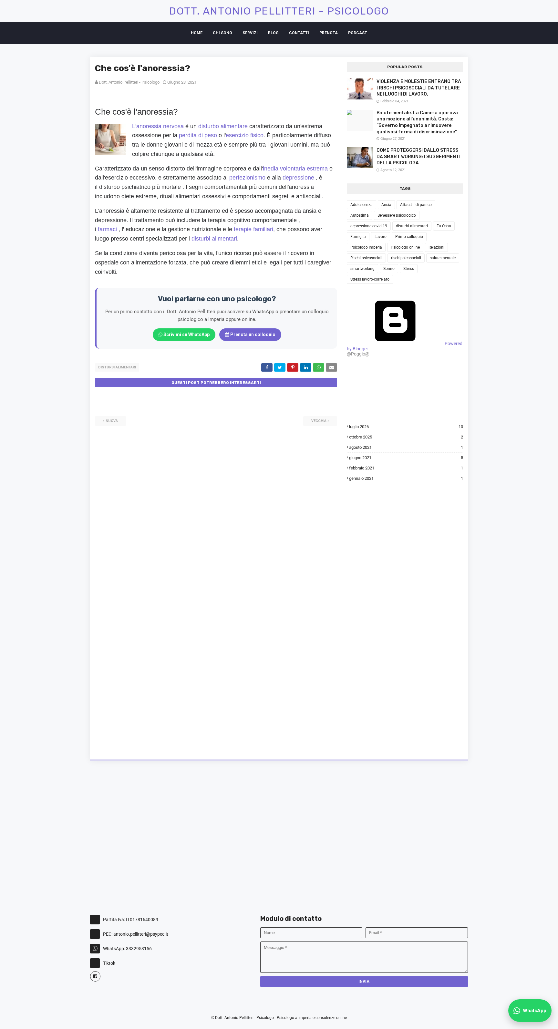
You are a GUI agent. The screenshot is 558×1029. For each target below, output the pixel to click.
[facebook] (95, 976)
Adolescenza (361, 204)
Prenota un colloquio (252, 334)
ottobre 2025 (406, 437)
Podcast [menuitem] (357, 33)
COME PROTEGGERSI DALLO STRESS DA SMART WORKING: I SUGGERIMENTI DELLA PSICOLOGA (418, 157)
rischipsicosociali (406, 258)
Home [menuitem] (196, 33)
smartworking (362, 268)
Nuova (112, 421)
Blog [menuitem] (273, 33)
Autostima (359, 215)
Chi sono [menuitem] (222, 33)
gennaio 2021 (406, 478)
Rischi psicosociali (366, 258)
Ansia (386, 204)
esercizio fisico (245, 135)
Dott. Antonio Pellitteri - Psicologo (279, 11)
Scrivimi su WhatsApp (186, 334)
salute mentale (443, 258)
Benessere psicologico (396, 215)
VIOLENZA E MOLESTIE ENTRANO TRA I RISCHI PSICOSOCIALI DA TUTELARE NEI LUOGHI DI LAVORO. (419, 88)
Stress (408, 268)
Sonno (389, 268)
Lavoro (381, 236)
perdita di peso (198, 135)
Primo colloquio (409, 236)
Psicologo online (405, 247)
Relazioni (436, 247)
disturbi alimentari (214, 238)
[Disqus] (216, 506)
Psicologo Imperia (366, 247)
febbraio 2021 (406, 468)
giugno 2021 (406, 457)
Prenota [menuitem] (328, 33)
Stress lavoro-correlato (369, 279)
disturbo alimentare (223, 126)
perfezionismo (247, 177)
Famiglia (358, 236)
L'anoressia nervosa (158, 126)
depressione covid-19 (368, 226)
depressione (298, 177)
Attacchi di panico (416, 204)
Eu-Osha (444, 226)
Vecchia (318, 421)
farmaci (107, 229)
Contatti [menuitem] (299, 33)
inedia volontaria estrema (295, 168)
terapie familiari (253, 229)
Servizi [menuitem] (250, 33)
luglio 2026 (406, 426)
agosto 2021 (406, 447)
